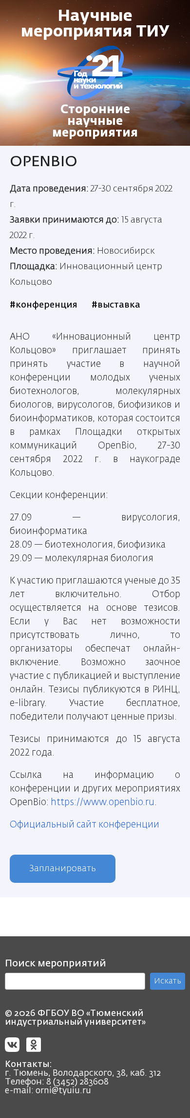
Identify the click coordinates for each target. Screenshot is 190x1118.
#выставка (116, 305)
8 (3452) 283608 (77, 1082)
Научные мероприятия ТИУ (95, 24)
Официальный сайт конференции (84, 824)
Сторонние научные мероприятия (95, 121)
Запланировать (62, 868)
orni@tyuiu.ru (63, 1090)
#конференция (43, 305)
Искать (167, 981)
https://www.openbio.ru (102, 802)
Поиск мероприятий (55, 963)
